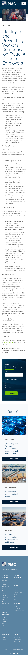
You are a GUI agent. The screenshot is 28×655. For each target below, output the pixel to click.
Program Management (5, 581)
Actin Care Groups (5, 629)
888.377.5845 (5, 569)
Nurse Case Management (5, 598)
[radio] (14, 383)
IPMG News (12, 350)
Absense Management (5, 602)
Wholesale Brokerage (5, 607)
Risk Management (5, 594)
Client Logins (17, 639)
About (16, 585)
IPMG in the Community (17, 596)
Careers (16, 599)
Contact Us (17, 637)
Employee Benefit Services (6, 590)
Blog (3, 637)
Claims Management (5, 585)
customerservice (20, 350)
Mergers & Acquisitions (18, 576)
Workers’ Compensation (18, 607)
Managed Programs (5, 613)
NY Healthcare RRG (6, 624)
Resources (5, 634)
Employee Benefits (19, 610)
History (16, 590)
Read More (14, 459)
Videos (4, 639)
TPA (3, 352)
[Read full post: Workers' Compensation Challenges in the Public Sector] (14, 516)
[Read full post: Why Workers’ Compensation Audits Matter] (14, 473)
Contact (17, 634)
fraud (6, 352)
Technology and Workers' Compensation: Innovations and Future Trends (11, 449)
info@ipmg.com (8, 342)
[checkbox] (14, 385)
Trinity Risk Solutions (5, 620)
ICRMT (4, 617)
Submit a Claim (18, 641)
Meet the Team (18, 592)
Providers (17, 603)
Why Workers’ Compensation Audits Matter (13, 494)
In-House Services (5, 576)
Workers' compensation (10, 348)
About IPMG (17, 588)
